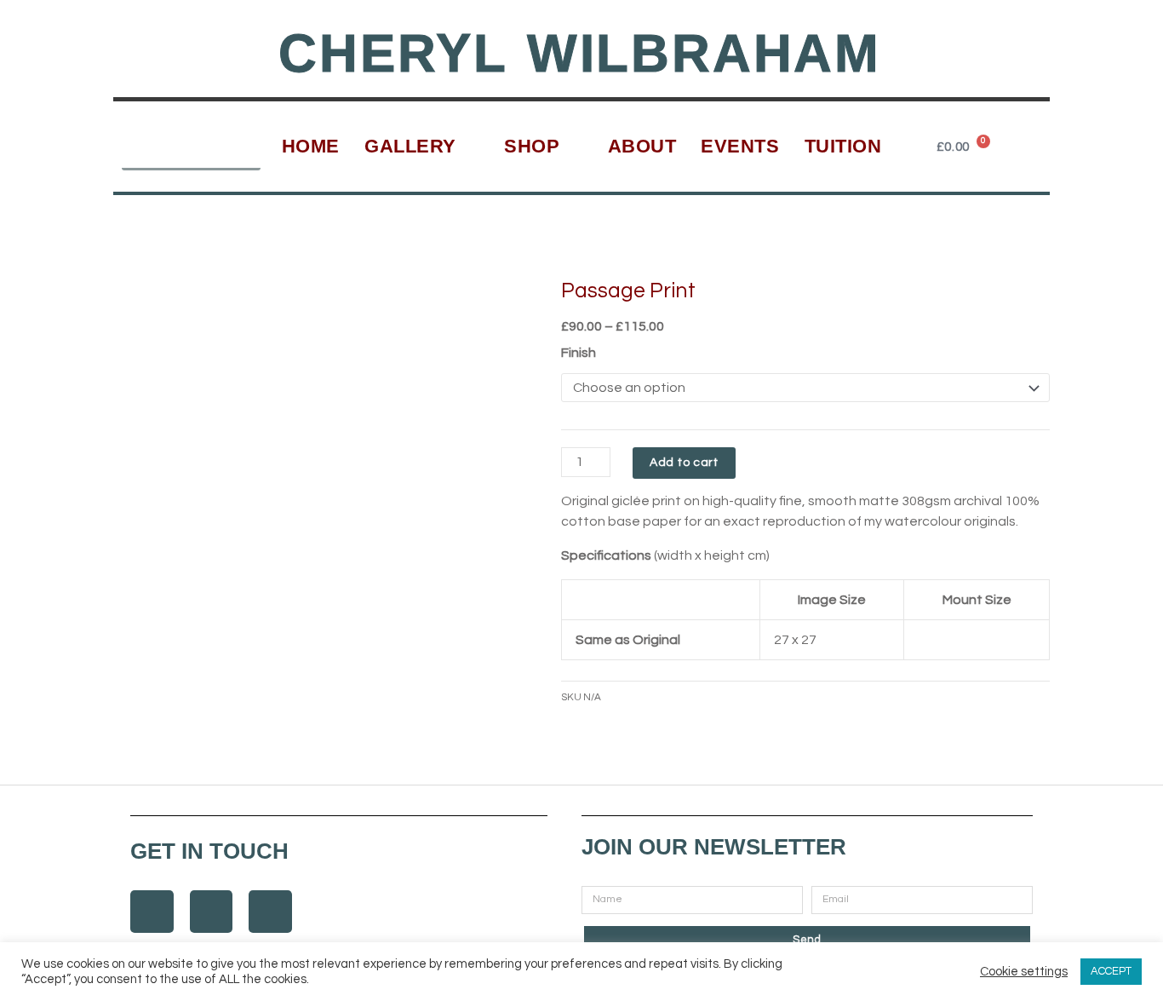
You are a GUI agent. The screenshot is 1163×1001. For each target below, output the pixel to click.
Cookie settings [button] (1024, 971)
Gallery (410, 146)
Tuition (843, 146)
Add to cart (684, 463)
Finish (578, 353)
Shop (531, 146)
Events (740, 146)
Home (311, 146)
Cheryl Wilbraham (579, 53)
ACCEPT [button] (1111, 971)
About (642, 146)
